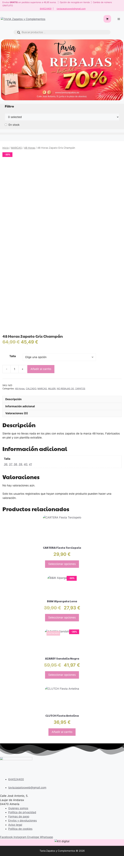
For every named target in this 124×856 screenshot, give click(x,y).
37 (10, 464)
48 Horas (29, 147)
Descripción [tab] (13, 399)
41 (30, 464)
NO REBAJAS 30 (65, 388)
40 (25, 464)
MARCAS (16, 147)
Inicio (5, 147)
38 (15, 464)
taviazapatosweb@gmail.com (71, 8)
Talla (12, 356)
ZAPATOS (80, 388)
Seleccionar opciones (62, 564)
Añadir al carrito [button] (62, 732)
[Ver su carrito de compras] (107, 19)
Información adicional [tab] (20, 406)
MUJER (52, 388)
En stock (14, 124)
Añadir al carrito (41, 369)
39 (20, 464)
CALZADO (31, 388)
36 (5, 464)
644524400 (46, 8)
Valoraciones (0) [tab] (16, 413)
